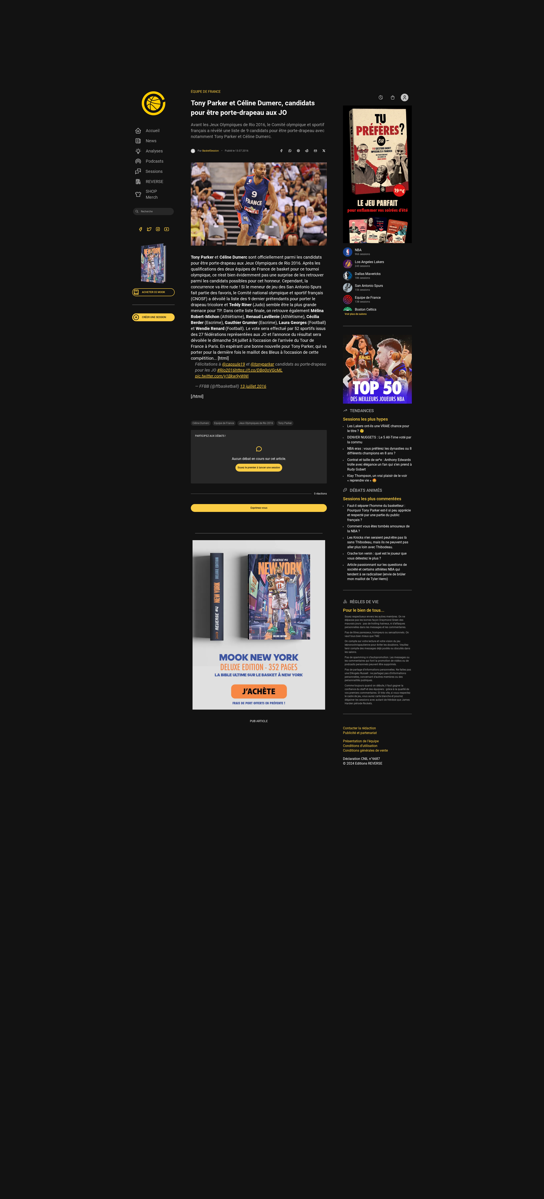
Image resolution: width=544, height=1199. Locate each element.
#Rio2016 (226, 370)
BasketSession (210, 150)
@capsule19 (233, 364)
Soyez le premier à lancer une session (259, 467)
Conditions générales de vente (365, 751)
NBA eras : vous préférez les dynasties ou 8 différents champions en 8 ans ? (379, 451)
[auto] (381, 97)
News (151, 140)
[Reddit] (307, 151)
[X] (324, 151)
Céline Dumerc (201, 423)
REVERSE (154, 181)
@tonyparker (262, 364)
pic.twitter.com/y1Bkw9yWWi (222, 376)
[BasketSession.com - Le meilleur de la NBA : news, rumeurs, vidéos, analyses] (153, 103)
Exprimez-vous (259, 507)
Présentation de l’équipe (361, 741)
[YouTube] (166, 230)
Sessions (154, 171)
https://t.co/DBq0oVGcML (259, 370)
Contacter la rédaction (359, 728)
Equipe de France (224, 423)
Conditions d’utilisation (360, 746)
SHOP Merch (152, 194)
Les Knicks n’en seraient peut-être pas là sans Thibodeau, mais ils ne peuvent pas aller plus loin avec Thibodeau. (377, 542)
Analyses (154, 151)
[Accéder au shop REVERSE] (393, 97)
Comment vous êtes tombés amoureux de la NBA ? (378, 528)
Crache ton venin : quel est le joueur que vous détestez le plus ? (377, 555)
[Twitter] (149, 230)
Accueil (153, 130)
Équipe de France (206, 92)
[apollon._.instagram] (158, 230)
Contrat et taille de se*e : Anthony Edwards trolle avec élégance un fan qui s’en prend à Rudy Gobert (379, 464)
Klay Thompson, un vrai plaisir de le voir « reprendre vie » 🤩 (377, 478)
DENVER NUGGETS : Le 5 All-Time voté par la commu (379, 439)
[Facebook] (281, 151)
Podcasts (154, 161)
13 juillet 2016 (253, 386)
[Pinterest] (298, 151)
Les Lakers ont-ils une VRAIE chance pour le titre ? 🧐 (378, 428)
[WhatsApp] (290, 151)
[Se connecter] (404, 97)
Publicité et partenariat (360, 733)
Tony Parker (285, 423)
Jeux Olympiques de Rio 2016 (256, 423)
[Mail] (315, 151)
